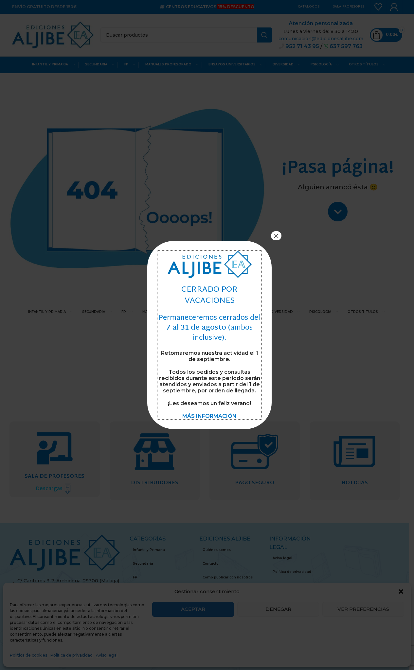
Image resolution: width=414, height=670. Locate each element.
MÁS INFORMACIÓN (209, 416)
